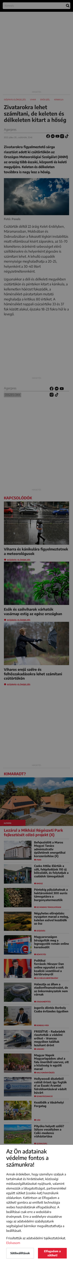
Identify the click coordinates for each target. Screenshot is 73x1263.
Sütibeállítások (20, 1253)
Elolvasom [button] (13, 1243)
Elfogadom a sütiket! (52, 1253)
